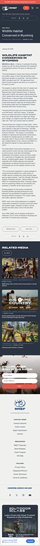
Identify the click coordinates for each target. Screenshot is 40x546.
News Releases (16, 39)
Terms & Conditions (20, 478)
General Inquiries (20, 424)
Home (3, 14)
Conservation (6, 39)
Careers (20, 434)
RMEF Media (8, 14)
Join (26, 8)
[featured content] (20, 523)
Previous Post (10, 229)
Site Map (20, 456)
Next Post (29, 229)
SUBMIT (20, 386)
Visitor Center (20, 427)
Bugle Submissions (20, 431)
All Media (7, 253)
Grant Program (20, 452)
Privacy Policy (20, 467)
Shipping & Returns (20, 471)
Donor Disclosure (20, 474)
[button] (19, 18)
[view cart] (32, 8)
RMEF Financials (20, 445)
